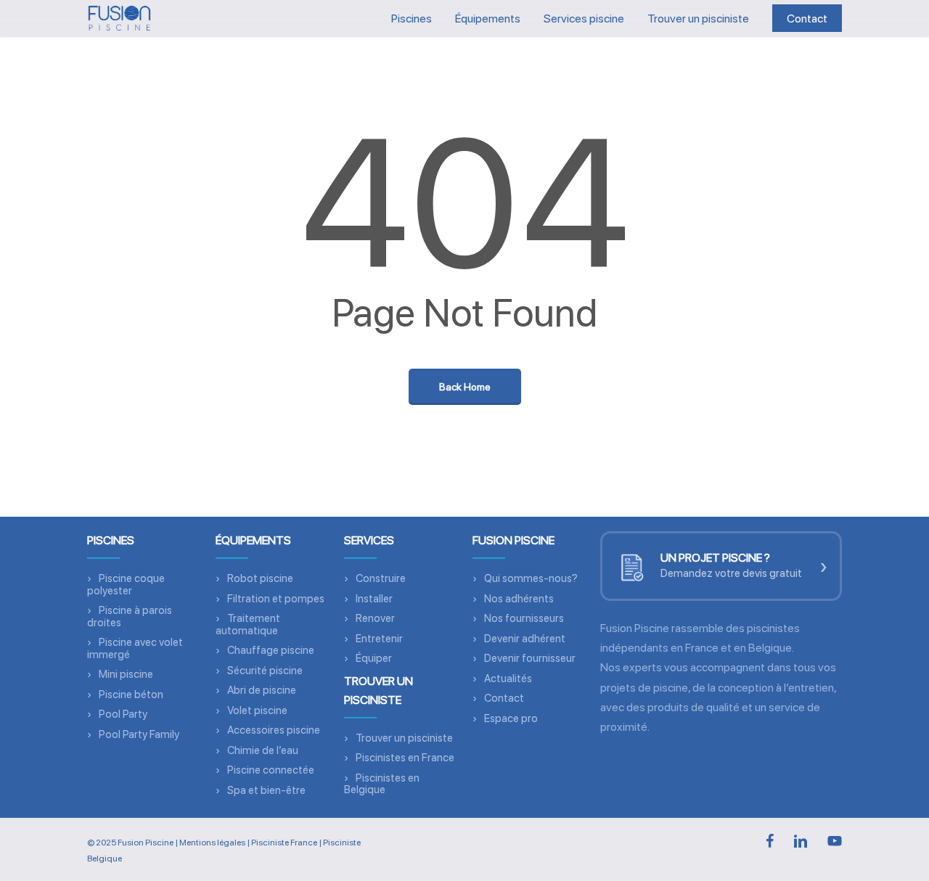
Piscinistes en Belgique (382, 784)
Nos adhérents (519, 598)
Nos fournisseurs (524, 618)
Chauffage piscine (270, 650)
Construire (381, 578)
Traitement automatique (248, 624)
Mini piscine (126, 674)
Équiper (374, 658)
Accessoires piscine (273, 730)
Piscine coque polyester (126, 584)
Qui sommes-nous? (531, 578)
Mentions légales (212, 842)
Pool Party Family (139, 734)
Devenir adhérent (524, 638)
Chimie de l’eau (262, 750)
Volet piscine (257, 710)
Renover (375, 618)
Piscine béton (131, 694)
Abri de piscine (261, 690)
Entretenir (379, 638)
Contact (504, 698)
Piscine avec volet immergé (135, 648)
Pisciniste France (284, 842)
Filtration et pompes (275, 598)
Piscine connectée (270, 769)
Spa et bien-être (266, 790)
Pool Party (123, 714)
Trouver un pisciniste (404, 738)
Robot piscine (260, 578)
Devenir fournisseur (530, 658)
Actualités (508, 678)
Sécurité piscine (265, 670)
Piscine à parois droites (129, 616)
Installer (374, 598)
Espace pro (511, 718)
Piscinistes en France (405, 757)
